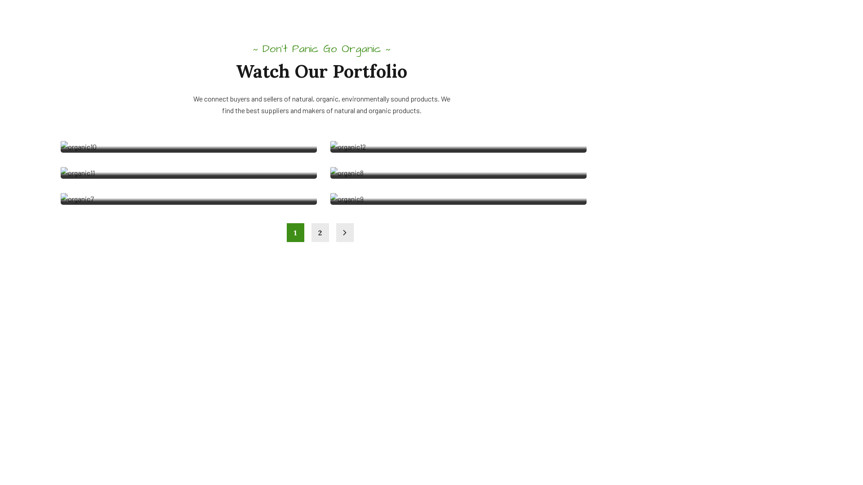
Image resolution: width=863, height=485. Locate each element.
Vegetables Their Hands (133, 156)
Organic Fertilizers (391, 156)
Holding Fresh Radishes (133, 104)
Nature (355, 168)
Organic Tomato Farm (398, 130)
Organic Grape (381, 104)
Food (82, 168)
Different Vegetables (125, 130)
